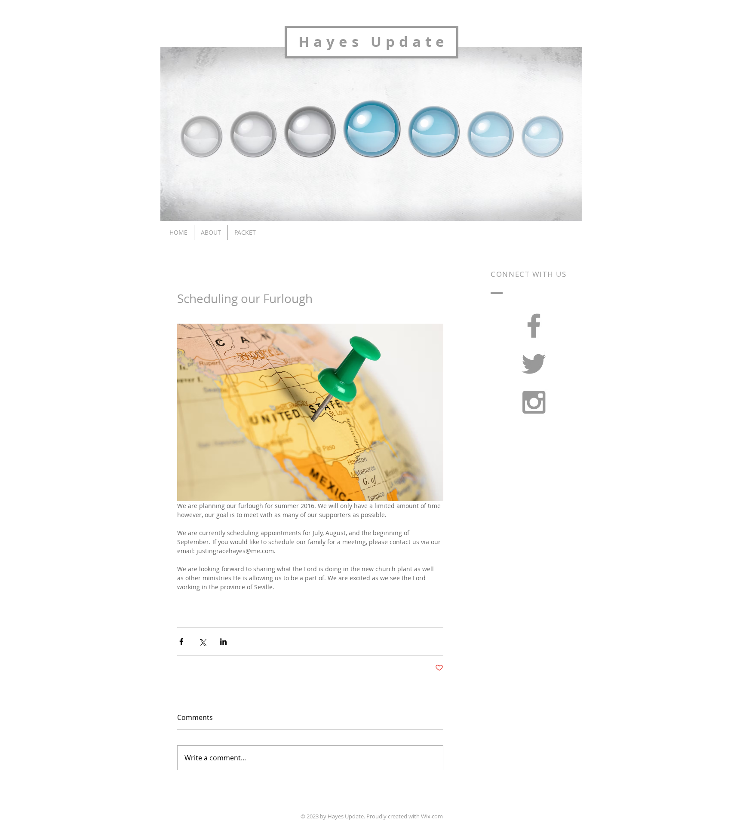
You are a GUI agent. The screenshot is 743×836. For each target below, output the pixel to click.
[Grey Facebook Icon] (534, 325)
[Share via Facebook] (181, 641)
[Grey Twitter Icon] (534, 364)
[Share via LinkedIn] (223, 641)
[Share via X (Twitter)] (202, 641)
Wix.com (432, 816)
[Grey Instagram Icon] (534, 402)
